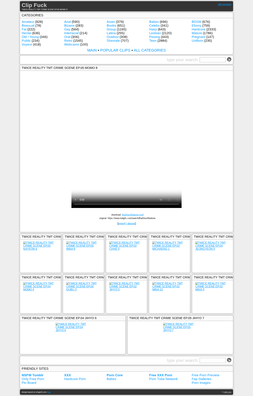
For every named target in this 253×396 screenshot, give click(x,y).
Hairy (153, 29)
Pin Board (29, 382)
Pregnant (198, 37)
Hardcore (198, 29)
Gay (67, 29)
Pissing (154, 37)
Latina (111, 33)
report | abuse (126, 223)
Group (111, 29)
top (49, 392)
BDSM (196, 22)
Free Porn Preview (205, 375)
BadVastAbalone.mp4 (133, 214)
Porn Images (201, 382)
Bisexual (28, 25)
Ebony (196, 25)
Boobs (111, 25)
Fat (24, 29)
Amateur (28, 22)
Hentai (26, 33)
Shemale (113, 40)
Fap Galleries (202, 379)
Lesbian (155, 33)
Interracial (71, 33)
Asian (111, 22)
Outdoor (113, 37)
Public (26, 40)
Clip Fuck (34, 5)
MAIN (92, 50)
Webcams (71, 44)
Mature (197, 33)
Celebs (154, 25)
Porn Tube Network (163, 379)
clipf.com (227, 392)
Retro (68, 40)
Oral (67, 37)
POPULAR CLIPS (115, 50)
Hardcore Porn (75, 379)
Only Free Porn (33, 379)
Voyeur (27, 44)
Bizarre (69, 25)
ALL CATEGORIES (150, 50)
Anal (67, 22)
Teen (153, 40)
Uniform (197, 40)
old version (224, 4)
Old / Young (30, 37)
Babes (154, 22)
